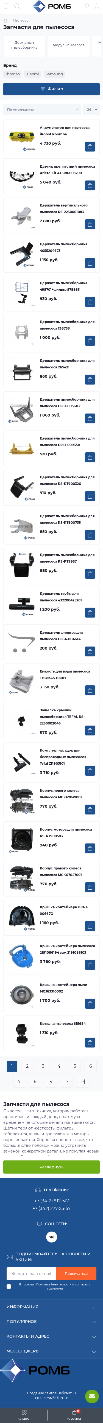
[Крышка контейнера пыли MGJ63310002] (21, 995)
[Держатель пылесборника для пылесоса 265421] (21, 371)
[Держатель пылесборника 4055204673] (21, 254)
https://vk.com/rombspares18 (51, 1237)
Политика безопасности (53, 1284)
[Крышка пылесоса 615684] (21, 1033)
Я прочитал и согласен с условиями (55, 1286)
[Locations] (87, 6)
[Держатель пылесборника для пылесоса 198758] (21, 332)
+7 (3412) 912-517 (51, 1200)
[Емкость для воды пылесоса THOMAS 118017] (21, 681)
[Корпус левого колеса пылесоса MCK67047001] (21, 800)
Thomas (12, 74)
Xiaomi (32, 74)
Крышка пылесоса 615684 (63, 1024)
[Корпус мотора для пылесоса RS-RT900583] (21, 839)
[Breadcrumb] (5, 20)
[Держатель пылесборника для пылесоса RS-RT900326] (21, 487)
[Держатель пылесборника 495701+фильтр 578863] (21, 293)
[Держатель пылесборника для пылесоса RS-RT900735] (21, 526)
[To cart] (90, 147)
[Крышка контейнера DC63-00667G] (21, 917)
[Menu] (7, 6)
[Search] (17, 6)
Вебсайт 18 (66, 1393)
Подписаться (76, 1273)
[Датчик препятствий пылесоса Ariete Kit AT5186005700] (21, 176)
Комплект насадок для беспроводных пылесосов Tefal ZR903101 (63, 757)
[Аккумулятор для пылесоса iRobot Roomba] (21, 138)
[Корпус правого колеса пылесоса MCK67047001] (21, 878)
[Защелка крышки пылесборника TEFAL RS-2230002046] (21, 721)
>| (83, 1081)
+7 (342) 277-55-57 (51, 1208)
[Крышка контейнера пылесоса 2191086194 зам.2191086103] (21, 956)
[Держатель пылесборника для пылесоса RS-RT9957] (21, 565)
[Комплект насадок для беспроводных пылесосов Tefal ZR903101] (21, 761)
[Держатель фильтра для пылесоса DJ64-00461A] (21, 642)
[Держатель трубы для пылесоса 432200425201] (21, 604)
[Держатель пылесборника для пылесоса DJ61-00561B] (21, 409)
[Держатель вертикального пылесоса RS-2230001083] (21, 215)
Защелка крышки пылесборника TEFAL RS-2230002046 (62, 716)
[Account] (97, 6)
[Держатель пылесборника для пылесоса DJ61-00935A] (21, 448)
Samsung (54, 74)
